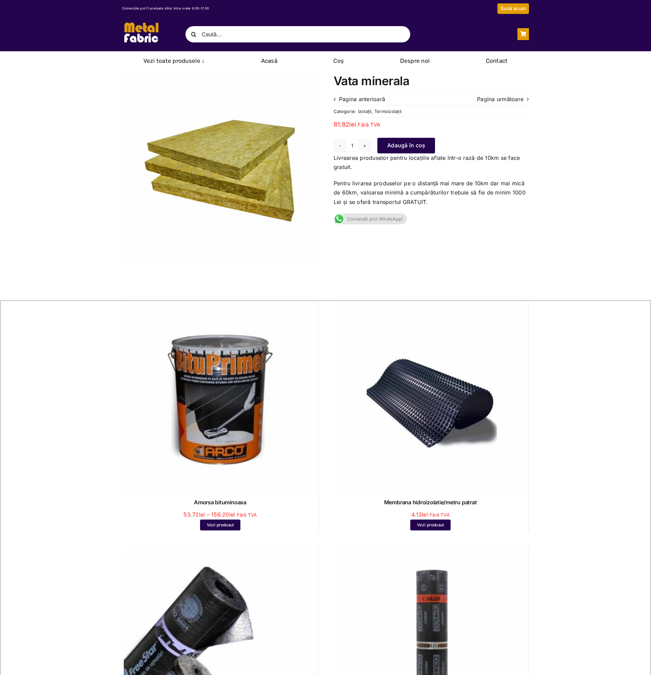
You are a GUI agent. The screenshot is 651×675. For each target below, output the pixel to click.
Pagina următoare (500, 99)
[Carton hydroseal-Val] (430, 551)
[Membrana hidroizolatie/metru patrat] (430, 307)
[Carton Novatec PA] (220, 551)
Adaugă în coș (406, 145)
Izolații (365, 111)
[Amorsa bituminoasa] (220, 307)
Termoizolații (387, 111)
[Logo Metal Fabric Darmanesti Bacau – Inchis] (141, 22)
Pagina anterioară (362, 99)
